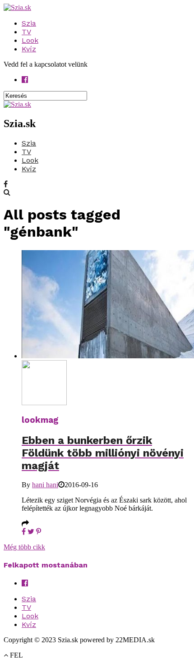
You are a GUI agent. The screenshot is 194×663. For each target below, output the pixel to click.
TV (26, 31)
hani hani (45, 485)
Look (30, 40)
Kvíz (29, 49)
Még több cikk (24, 547)
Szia (29, 23)
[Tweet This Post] (31, 531)
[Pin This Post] (38, 531)
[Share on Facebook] (24, 531)
